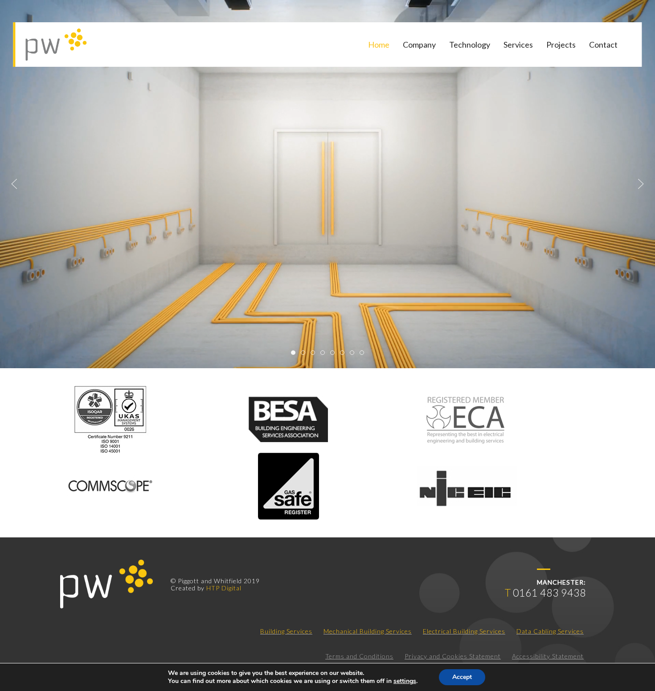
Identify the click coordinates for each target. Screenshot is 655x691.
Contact (603, 44)
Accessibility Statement (548, 656)
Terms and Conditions (359, 656)
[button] (14, 183)
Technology (469, 44)
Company (419, 44)
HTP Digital (224, 588)
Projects (561, 44)
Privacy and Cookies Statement (453, 656)
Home (378, 44)
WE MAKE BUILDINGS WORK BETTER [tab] (324, 354)
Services (518, 44)
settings (404, 681)
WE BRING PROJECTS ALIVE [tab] (334, 354)
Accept (462, 677)
